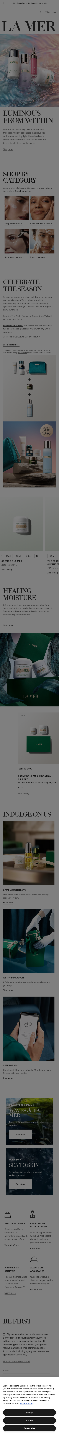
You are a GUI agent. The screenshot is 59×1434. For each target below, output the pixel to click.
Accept (29, 1412)
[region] (29, 1405)
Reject (29, 1420)
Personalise (29, 1428)
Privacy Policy (26, 1403)
